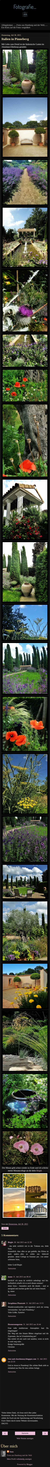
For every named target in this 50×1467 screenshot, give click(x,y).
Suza (11, 1452)
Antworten (12, 1268)
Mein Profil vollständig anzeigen (19, 1459)
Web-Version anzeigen (25, 1438)
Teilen (5, 1228)
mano (10, 1277)
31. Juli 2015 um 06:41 (22, 1277)
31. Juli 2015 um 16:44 (32, 1324)
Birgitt (39, 1171)
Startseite (25, 1433)
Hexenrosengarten (15, 1324)
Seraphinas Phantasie (16, 1303)
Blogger (29, 1464)
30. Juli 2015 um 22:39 (23, 1242)
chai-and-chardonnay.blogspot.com (22, 1359)
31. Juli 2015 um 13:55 (35, 1303)
